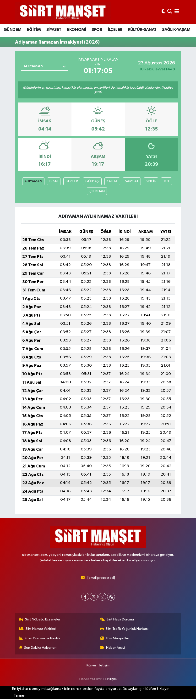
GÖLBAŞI (92, 181)
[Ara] (169, 12)
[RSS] (111, 597)
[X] (94, 597)
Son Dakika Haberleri (40, 647)
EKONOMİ (76, 30)
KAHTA (112, 181)
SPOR (97, 30)
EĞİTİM (34, 30)
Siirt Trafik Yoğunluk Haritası (127, 629)
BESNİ (53, 181)
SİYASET (53, 30)
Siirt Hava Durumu (120, 619)
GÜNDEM (12, 30)
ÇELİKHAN (97, 191)
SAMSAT (132, 181)
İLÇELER (115, 30)
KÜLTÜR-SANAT (142, 30)
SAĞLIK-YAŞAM (176, 30)
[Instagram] (102, 597)
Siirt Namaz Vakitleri (41, 629)
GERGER (71, 181)
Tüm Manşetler (117, 638)
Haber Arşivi (115, 647)
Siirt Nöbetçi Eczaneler (42, 619)
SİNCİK (151, 181)
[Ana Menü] (176, 12)
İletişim (104, 665)
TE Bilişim (110, 679)
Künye (91, 665)
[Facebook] (85, 597)
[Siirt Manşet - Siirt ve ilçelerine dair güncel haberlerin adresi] (63, 12)
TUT (166, 181)
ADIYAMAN (33, 181)
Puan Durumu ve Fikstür (42, 638)
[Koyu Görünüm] (163, 12)
